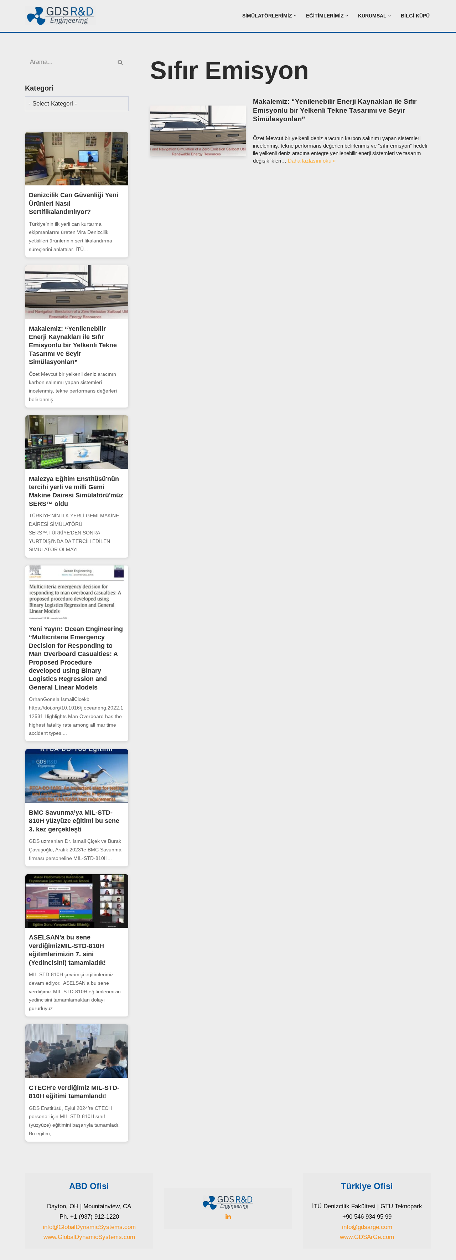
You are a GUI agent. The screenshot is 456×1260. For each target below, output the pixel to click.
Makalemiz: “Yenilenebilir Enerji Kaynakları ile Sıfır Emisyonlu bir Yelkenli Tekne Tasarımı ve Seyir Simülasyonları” (73, 345)
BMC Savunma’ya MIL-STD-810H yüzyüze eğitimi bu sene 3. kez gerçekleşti (74, 821)
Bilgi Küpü (415, 16)
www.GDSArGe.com (367, 1237)
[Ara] (121, 62)
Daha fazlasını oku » (312, 161)
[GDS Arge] (62, 15)
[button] (295, 16)
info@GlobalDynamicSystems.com (89, 1227)
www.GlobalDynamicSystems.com (89, 1237)
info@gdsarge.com (367, 1227)
